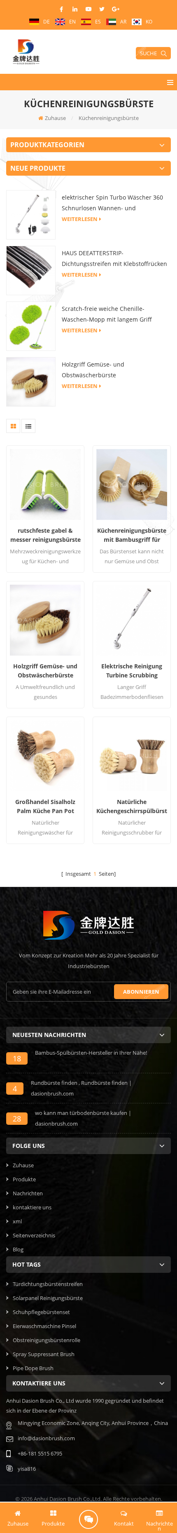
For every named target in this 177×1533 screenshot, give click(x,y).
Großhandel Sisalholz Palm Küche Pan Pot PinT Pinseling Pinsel (45, 807)
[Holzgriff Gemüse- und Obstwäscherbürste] (31, 381)
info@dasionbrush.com (46, 1438)
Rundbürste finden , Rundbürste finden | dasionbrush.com (81, 1088)
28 (17, 1119)
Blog (18, 1249)
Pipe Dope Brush (33, 1368)
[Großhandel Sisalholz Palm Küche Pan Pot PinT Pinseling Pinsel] (45, 755)
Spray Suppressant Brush (44, 1354)
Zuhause (55, 118)
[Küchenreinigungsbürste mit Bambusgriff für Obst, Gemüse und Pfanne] (131, 484)
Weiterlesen (80, 219)
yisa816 (27, 1468)
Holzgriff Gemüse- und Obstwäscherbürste (93, 369)
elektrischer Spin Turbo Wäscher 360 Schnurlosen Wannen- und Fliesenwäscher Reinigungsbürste (112, 203)
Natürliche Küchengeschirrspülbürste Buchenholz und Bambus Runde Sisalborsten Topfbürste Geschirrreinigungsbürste (131, 807)
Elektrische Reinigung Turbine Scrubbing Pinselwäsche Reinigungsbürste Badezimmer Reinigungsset (131, 671)
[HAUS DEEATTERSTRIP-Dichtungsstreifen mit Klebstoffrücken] (31, 269)
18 (17, 1058)
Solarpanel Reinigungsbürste (48, 1298)
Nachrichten (28, 1193)
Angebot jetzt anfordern (88, 1519)
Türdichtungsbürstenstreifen (48, 1284)
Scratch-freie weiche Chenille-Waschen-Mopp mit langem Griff (107, 314)
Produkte (24, 1179)
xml (17, 1221)
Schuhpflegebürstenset (41, 1312)
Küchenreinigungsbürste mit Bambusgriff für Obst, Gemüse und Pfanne (131, 535)
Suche (148, 53)
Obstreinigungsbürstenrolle (46, 1340)
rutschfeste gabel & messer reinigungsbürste (45, 535)
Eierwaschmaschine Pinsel (44, 1326)
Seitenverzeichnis (34, 1235)
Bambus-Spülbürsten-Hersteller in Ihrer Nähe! (91, 1052)
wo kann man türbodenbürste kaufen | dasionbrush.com (83, 1118)
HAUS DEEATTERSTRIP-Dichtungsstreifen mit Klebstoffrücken (114, 258)
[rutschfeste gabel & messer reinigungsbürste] (45, 484)
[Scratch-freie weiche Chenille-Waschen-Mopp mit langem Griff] (31, 325)
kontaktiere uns (32, 1207)
